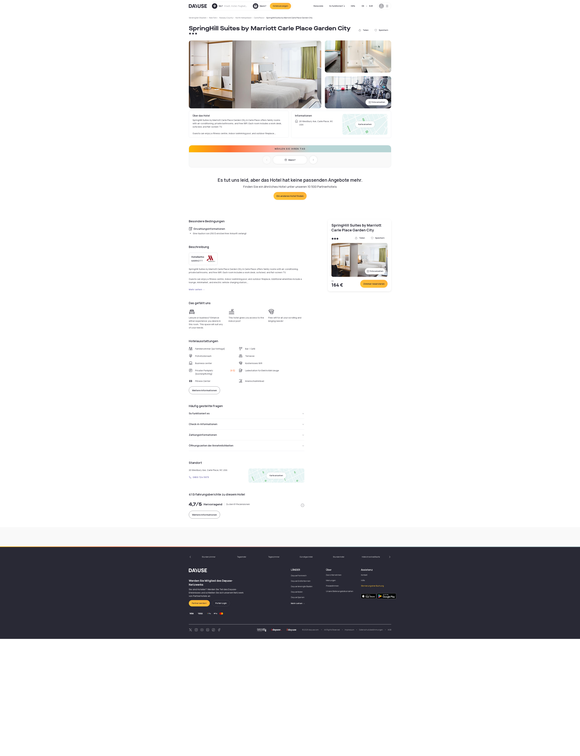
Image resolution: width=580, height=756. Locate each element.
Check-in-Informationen (203, 424)
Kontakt (364, 575)
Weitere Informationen (204, 390)
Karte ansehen (365, 124)
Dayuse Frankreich (299, 575)
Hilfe (353, 6)
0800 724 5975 (201, 477)
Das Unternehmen (334, 575)
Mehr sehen (195, 289)
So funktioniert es (199, 413)
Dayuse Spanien (297, 597)
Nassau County (226, 17)
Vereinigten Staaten (197, 17)
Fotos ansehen (378, 102)
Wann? (291, 159)
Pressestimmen (332, 586)
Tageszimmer (274, 557)
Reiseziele (318, 6)
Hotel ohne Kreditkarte (371, 557)
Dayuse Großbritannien (301, 581)
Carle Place (259, 17)
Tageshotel (241, 557)
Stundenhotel (338, 557)
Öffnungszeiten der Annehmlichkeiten (211, 445)
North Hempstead (243, 17)
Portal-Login (221, 603)
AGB (389, 629)
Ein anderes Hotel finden (290, 196)
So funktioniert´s (337, 6)
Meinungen (331, 580)
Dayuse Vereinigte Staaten (302, 586)
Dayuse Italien (297, 592)
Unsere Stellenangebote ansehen (339, 591)
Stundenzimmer (209, 557)
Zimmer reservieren (374, 283)
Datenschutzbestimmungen (371, 629)
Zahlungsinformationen (203, 434)
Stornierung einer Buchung (372, 586)
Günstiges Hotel (306, 557)
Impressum (349, 629)
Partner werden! (199, 603)
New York (213, 17)
